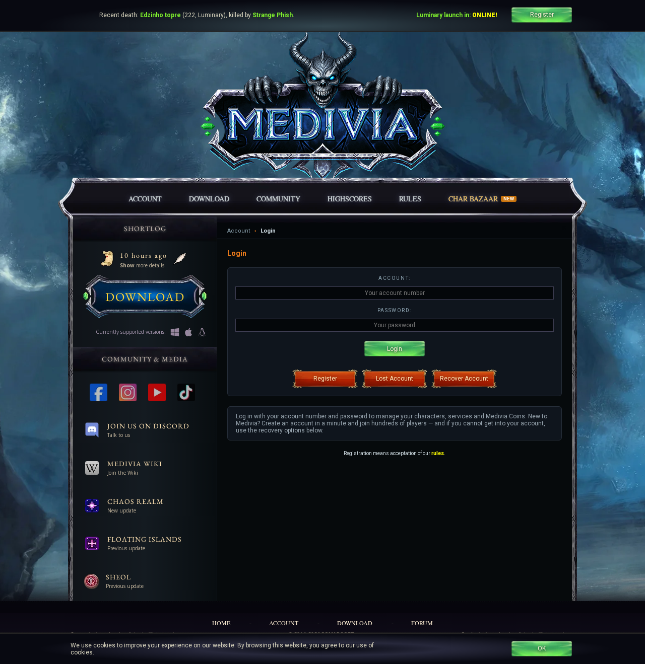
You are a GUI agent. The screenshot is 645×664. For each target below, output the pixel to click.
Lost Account (394, 378)
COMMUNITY (278, 198)
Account (238, 231)
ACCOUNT (145, 198)
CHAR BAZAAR (481, 198)
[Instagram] (130, 392)
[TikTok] (188, 392)
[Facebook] (101, 392)
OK (542, 648)
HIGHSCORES (350, 198)
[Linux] (201, 331)
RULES (410, 198)
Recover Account (464, 378)
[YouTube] (159, 392)
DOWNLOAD (209, 198)
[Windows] (173, 331)
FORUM (422, 623)
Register (542, 14)
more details (142, 265)
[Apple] (187, 331)
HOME (221, 623)
